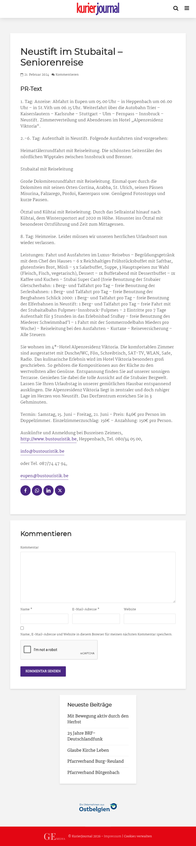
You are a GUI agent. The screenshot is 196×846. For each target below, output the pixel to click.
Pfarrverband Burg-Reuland (95, 761)
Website (130, 609)
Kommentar (29, 547)
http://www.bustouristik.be (48, 439)
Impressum (112, 836)
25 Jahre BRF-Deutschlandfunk (85, 736)
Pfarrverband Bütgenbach (93, 772)
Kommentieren (67, 74)
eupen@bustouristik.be (44, 476)
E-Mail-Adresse (86, 609)
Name (26, 609)
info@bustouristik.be (42, 451)
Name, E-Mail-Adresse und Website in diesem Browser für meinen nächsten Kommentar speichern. (96, 634)
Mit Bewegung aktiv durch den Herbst (98, 719)
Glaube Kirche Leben (88, 750)
